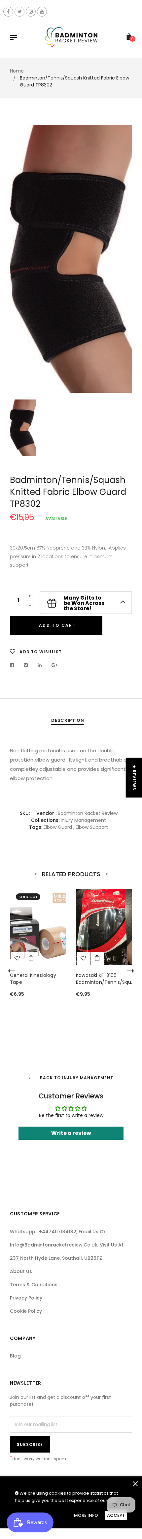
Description (67, 720)
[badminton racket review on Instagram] (31, 12)
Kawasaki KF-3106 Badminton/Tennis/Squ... (105, 978)
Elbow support (92, 827)
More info (86, 1515)
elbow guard (57, 827)
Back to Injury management (76, 1078)
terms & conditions (33, 1284)
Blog (15, 1356)
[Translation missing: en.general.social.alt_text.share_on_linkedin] (39, 665)
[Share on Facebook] (14, 665)
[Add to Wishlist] (17, 958)
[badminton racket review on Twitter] (19, 12)
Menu (15, 38)
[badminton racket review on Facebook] (8, 12)
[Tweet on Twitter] (25, 665)
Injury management (83, 820)
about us (21, 1271)
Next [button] (130, 971)
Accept (116, 1515)
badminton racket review (88, 813)
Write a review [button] (71, 1133)
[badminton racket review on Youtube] (42, 12)
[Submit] (97, 958)
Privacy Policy (26, 1298)
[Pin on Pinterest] (54, 665)
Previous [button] (11, 971)
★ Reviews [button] (134, 778)
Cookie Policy (26, 1311)
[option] (71, 259)
